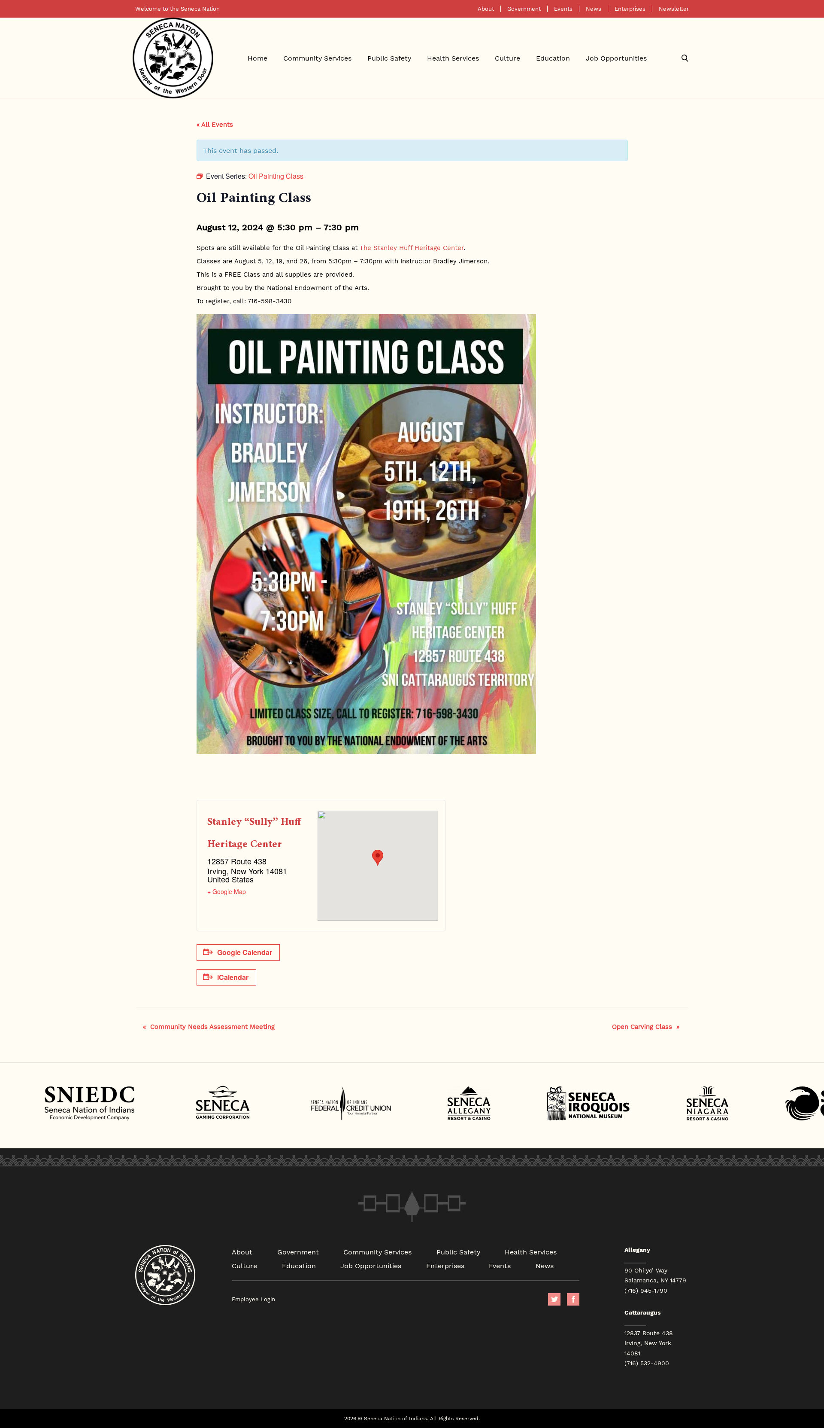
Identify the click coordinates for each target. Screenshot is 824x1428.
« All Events (215, 124)
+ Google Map (226, 891)
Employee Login (253, 1299)
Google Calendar (244, 952)
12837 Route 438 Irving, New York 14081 (648, 1343)
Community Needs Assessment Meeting (209, 1026)
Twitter (554, 1299)
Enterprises (630, 9)
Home (257, 58)
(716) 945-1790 (645, 1290)
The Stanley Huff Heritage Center (412, 247)
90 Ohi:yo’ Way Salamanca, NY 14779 (655, 1275)
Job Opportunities (616, 58)
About (486, 9)
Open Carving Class (645, 1026)
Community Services (317, 58)
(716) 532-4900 (646, 1363)
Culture (507, 58)
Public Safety (389, 58)
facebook (573, 1299)
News (593, 9)
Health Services (453, 58)
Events (563, 9)
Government (524, 9)
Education (553, 58)
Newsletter (674, 9)
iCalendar (232, 977)
